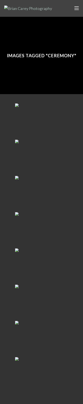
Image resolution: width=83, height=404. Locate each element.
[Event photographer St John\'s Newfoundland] (41, 121)
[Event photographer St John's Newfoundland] (41, 157)
